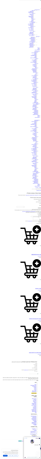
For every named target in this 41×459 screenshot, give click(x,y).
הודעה (40, 219)
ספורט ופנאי (33, 10)
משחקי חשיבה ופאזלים (33, 55)
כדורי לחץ (35, 133)
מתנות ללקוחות (31, 42)
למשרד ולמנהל (36, 120)
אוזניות (35, 59)
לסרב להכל (10, 455)
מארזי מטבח (34, 71)
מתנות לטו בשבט (36, 179)
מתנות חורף (36, 99)
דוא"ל (40, 215)
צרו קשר (38, 49)
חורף (35, 74)
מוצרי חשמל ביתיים (34, 69)
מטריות (32, 19)
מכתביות (35, 54)
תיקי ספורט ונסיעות (30, 27)
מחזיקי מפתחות (34, 65)
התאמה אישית (15, 455)
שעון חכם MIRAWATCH (36, 254)
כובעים (32, 18)
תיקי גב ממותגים (33, 26)
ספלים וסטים (34, 72)
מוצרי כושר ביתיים (31, 12)
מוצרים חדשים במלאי (35, 171)
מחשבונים (35, 66)
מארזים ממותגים (31, 44)
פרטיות (40, 220)
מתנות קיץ (33, 13)
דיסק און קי (34, 60)
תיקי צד (32, 28)
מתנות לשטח (34, 156)
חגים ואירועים (37, 36)
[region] (10, 453)
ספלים (32, 20)
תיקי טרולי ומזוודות (30, 25)
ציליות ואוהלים (31, 33)
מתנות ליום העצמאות (32, 41)
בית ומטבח (36, 136)
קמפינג (34, 31)
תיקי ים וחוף (31, 14)
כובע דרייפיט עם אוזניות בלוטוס (35, 318)
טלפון (40, 214)
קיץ (35, 73)
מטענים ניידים (34, 61)
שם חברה (39, 213)
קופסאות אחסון (34, 70)
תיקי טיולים (34, 151)
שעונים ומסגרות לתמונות (33, 57)
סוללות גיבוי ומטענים (33, 148)
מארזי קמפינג (34, 77)
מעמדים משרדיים (34, 123)
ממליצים (38, 115)
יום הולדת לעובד (33, 37)
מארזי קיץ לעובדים (34, 75)
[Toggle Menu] (40, 8)
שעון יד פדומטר (38, 288)
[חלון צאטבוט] (32, 448)
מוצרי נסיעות (33, 22)
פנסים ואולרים (31, 32)
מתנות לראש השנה (35, 104)
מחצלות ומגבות (34, 94)
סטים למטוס (31, 24)
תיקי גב (32, 29)
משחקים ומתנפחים (30, 16)
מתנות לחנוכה (33, 39)
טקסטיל (37, 141)
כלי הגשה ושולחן (31, 35)
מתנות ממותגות (36, 143)
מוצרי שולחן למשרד (33, 52)
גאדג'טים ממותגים (34, 128)
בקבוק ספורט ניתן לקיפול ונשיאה (35, 352)
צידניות (32, 15)
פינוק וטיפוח (34, 91)
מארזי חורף (34, 76)
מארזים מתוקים (34, 146)
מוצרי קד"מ (36, 63)
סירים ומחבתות (34, 138)
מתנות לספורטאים (34, 92)
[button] (20, 118)
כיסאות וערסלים (34, 97)
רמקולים (35, 131)
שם (36, 363)
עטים (35, 56)
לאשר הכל (5, 455)
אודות (38, 48)
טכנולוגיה (37, 58)
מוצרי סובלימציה (36, 102)
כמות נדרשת (39, 216)
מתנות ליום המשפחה (32, 38)
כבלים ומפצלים (34, 64)
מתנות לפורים (33, 40)
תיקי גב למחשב (31, 30)
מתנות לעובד (31, 43)
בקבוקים (32, 17)
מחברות (35, 53)
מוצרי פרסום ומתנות (37, 9)
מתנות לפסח (36, 107)
